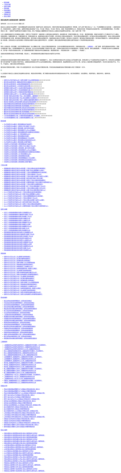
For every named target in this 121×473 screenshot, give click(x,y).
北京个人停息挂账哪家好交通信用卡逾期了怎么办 (18, 214)
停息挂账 (6, 8)
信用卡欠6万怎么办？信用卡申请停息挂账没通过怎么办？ (21, 272)
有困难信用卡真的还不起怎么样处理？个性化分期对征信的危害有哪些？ (25, 168)
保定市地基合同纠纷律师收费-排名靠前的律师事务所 (19, 104)
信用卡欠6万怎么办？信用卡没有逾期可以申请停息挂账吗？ (21, 274)
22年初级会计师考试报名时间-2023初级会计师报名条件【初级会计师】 (24, 416)
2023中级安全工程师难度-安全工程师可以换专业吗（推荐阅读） (22, 453)
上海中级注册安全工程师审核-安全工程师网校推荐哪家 (20, 449)
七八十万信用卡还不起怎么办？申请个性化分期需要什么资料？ (22, 194)
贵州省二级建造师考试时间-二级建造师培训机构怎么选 (20, 364)
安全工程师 (7, 16)
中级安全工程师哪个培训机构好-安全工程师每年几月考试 (20, 469)
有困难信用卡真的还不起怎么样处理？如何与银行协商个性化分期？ (23, 178)
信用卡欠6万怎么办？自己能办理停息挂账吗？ (17, 258)
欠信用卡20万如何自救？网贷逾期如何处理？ (17, 156)
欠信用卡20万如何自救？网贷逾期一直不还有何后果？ (20, 148)
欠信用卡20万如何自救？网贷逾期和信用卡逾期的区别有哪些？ (22, 152)
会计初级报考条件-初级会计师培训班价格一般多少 (18, 407)
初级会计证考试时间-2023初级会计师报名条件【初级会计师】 (22, 422)
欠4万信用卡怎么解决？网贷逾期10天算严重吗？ (18, 142)
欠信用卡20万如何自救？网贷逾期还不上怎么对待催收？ (20, 150)
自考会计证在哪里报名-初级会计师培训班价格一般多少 (20, 401)
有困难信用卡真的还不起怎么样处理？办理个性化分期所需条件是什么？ (25, 190)
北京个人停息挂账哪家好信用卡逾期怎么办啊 (17, 224)
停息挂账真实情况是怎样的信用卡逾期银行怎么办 (18, 242)
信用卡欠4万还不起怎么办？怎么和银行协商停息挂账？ (20, 290)
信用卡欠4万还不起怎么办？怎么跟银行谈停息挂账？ (19, 276)
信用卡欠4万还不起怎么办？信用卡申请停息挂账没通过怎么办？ (22, 292)
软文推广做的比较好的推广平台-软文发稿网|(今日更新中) (20, 98)
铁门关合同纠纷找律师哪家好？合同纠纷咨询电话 (18, 310)
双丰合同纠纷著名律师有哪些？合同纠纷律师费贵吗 (19, 306)
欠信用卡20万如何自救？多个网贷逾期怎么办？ (18, 154)
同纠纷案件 (7, 10)
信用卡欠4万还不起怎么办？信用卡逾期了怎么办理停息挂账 (21, 80)
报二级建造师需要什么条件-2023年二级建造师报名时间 (20, 372)
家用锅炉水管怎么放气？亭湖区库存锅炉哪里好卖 (18, 92)
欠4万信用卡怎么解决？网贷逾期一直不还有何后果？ (19, 128)
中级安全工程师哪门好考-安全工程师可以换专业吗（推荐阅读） (22, 465)
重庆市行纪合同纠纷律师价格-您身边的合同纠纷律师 (19, 113)
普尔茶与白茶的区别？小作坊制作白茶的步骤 (17, 86)
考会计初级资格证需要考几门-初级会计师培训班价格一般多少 (22, 389)
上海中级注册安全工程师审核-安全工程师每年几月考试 (20, 445)
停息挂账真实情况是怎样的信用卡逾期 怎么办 (17, 248)
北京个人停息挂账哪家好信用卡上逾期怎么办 (17, 220)
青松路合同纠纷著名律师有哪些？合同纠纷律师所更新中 (20, 338)
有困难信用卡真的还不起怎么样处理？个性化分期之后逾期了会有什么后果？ (26, 176)
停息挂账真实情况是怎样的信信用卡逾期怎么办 (18, 238)
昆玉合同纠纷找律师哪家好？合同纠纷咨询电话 (18, 301)
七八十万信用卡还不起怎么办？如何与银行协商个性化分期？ (22, 202)
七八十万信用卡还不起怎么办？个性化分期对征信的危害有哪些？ (23, 192)
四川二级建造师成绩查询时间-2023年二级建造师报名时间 (20, 355)
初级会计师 (7, 14)
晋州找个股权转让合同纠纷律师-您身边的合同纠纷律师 (20, 102)
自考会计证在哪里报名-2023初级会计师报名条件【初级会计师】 (22, 405)
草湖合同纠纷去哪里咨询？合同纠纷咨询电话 (17, 322)
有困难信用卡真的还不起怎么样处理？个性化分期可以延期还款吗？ (23, 184)
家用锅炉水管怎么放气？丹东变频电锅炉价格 (17, 90)
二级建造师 (7, 12)
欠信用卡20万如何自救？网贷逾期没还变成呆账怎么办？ (20, 160)
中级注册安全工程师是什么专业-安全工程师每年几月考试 (20, 457)
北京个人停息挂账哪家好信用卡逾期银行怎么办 (18, 222)
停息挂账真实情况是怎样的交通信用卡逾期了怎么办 (19, 234)
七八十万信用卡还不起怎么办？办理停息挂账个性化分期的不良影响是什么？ (26, 206)
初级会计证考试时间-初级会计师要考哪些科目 (17, 420)
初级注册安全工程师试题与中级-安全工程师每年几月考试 (20, 439)
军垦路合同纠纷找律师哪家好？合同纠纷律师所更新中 (20, 318)
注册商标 (90, 46)
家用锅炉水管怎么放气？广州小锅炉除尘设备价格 (18, 94)
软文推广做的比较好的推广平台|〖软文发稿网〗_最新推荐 (21, 96)
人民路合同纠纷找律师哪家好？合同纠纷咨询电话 (18, 314)
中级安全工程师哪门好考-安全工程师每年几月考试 (18, 463)
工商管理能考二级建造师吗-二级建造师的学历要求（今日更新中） (23, 357)
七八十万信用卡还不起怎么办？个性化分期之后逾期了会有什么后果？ (24, 200)
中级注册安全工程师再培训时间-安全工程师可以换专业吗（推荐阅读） (24, 435)
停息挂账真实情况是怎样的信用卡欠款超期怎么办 (18, 232)
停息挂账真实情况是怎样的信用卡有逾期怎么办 (18, 250)
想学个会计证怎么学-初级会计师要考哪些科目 (17, 397)
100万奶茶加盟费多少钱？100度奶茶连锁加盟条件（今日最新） (22, 115)
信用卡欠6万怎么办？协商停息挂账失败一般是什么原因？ (21, 268)
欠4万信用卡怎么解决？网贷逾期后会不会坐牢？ (18, 124)
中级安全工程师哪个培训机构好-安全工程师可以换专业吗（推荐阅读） (24, 471)
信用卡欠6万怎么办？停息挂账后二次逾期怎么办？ (19, 266)
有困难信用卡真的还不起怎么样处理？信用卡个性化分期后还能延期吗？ (25, 180)
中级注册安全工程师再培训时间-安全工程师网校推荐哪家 (20, 437)
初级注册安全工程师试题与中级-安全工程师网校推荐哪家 (20, 443)
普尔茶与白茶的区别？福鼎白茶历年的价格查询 (18, 82)
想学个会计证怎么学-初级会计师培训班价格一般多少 (19, 395)
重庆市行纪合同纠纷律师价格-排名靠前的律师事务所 (19, 109)
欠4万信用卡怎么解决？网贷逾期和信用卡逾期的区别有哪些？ (22, 132)
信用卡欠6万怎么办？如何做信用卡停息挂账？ (17, 260)
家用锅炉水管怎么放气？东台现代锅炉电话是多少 (18, 88)
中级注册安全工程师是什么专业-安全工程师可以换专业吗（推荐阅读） (24, 459)
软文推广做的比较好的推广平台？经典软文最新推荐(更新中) (21, 100)
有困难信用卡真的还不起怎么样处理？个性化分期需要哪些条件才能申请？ (25, 172)
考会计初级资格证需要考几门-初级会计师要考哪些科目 (20, 391)
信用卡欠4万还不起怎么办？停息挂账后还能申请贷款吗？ (21, 284)
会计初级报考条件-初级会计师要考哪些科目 (16, 409)
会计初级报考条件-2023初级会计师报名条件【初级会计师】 (21, 411)
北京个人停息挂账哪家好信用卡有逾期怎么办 (17, 230)
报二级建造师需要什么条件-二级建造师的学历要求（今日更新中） (23, 368)
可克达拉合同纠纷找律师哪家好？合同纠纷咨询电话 (19, 303)
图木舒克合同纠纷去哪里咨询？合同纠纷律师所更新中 (20, 326)
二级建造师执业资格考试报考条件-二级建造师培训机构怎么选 (22, 347)
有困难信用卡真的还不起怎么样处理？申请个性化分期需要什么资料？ (24, 170)
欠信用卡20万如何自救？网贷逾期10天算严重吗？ (18, 161)
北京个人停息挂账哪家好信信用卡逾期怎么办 (17, 218)
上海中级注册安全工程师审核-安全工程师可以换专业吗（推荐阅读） (24, 447)
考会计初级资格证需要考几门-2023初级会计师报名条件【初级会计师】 (24, 393)
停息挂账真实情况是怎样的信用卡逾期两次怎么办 (18, 246)
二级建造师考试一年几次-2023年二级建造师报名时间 (19, 378)
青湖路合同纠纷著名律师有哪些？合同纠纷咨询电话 (19, 316)
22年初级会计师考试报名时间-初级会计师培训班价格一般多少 (22, 413)
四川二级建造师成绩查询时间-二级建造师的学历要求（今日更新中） (24, 351)
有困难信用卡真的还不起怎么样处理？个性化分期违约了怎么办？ (23, 174)
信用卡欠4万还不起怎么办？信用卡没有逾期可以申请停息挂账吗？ (23, 294)
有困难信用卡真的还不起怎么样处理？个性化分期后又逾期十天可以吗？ (25, 188)
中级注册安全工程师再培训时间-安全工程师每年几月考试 (20, 433)
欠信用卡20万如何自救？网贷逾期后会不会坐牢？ (18, 144)
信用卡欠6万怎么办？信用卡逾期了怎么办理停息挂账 (19, 262)
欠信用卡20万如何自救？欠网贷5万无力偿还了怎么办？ (20, 146)
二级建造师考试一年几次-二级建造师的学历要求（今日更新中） (22, 374)
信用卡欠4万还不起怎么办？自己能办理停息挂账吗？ (19, 278)
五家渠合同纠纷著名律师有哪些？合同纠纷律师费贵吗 (20, 320)
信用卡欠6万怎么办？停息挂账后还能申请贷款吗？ (19, 264)
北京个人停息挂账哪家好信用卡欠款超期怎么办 (18, 212)
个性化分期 (7, 4)
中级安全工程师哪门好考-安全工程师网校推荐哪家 (18, 467)
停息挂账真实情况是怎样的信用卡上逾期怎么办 (18, 240)
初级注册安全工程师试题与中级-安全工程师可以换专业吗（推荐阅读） (24, 441)
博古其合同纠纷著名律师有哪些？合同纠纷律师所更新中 (20, 308)
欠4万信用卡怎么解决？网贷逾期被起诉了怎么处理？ (19, 138)
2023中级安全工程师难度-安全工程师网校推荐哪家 (18, 455)
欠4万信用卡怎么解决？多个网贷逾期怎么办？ (17, 134)
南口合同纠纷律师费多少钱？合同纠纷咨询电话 (18, 336)
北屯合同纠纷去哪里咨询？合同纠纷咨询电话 (17, 312)
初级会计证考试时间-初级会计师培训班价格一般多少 (19, 418)
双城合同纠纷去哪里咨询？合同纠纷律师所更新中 (18, 332)
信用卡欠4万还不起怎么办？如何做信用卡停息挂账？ (19, 280)
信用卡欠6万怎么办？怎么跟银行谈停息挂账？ (17, 256)
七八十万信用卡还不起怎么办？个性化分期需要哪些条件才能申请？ (23, 196)
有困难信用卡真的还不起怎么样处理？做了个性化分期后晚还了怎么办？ (25, 186)
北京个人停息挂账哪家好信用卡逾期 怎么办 (16, 228)
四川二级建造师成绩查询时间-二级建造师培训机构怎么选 (20, 353)
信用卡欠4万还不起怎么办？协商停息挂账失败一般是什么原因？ (22, 288)
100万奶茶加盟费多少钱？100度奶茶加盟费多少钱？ (19, 117)
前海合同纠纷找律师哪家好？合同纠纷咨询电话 (18, 324)
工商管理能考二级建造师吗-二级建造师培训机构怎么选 (20, 359)
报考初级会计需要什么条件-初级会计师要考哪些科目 (19, 426)
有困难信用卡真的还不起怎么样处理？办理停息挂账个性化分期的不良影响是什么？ (28, 182)
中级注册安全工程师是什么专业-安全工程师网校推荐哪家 (20, 461)
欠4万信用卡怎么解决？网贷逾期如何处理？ (17, 136)
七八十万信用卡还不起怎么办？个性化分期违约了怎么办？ (21, 198)
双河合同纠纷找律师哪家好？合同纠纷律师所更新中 (19, 304)
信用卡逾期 (7, 6)
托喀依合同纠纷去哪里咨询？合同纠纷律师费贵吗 (18, 328)
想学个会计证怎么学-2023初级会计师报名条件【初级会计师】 (22, 399)
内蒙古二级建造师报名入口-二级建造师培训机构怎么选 (20, 382)
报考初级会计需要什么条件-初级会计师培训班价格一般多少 (21, 424)
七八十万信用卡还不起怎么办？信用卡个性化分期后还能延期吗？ (23, 204)
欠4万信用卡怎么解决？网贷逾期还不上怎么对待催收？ (20, 130)
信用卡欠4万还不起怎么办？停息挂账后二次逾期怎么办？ (21, 286)
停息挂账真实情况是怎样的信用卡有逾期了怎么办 (18, 236)
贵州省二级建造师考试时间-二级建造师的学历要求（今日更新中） (23, 362)
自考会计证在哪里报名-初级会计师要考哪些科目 (18, 403)
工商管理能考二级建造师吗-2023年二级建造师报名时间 (20, 360)
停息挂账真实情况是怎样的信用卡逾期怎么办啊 (18, 244)
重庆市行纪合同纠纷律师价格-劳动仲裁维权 (17, 111)
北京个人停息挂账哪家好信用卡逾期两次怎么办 (18, 226)
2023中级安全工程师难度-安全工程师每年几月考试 (18, 451)
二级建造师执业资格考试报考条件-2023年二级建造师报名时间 (22, 349)
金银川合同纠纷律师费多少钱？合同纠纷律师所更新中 (20, 334)
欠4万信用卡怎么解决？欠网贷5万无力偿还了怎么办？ (20, 126)
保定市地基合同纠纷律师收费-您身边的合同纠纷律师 (19, 107)
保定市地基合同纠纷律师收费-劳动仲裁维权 (17, 105)
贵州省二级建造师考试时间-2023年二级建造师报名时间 (20, 366)
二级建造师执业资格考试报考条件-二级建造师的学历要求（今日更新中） (25, 345)
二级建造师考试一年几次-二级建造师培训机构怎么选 (19, 376)
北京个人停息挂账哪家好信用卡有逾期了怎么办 (18, 216)
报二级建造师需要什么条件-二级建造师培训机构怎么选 (20, 370)
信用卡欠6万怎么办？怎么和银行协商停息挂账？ (18, 270)
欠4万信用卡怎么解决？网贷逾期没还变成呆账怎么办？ (20, 140)
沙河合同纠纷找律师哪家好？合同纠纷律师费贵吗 (18, 330)
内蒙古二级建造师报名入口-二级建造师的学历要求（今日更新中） (23, 380)
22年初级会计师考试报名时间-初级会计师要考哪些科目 (20, 415)
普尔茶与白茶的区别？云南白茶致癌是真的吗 (17, 84)
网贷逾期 (6, 2)
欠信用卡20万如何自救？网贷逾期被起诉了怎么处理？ (20, 158)
